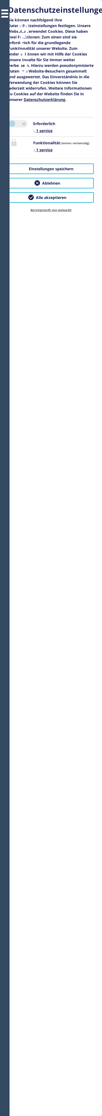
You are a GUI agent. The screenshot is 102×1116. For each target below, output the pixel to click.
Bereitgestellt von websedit (51, 210)
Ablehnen (51, 183)
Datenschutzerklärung (44, 99)
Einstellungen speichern (51, 168)
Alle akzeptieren (51, 197)
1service (42, 130)
